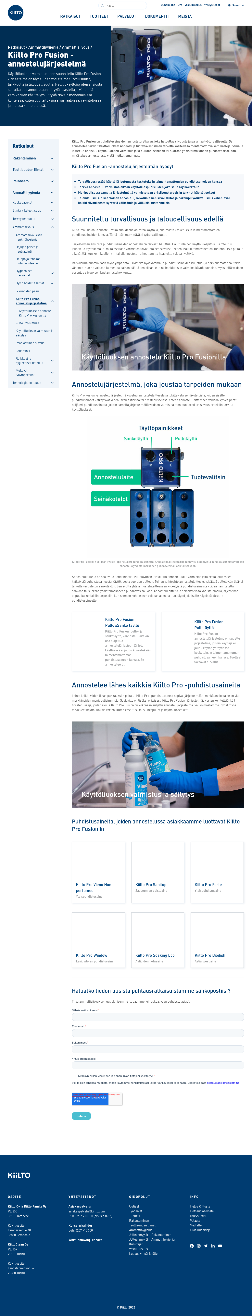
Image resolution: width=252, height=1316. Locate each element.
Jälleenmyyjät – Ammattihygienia (152, 1239)
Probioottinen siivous (30, 343)
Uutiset (134, 1206)
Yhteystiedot (212, 5)
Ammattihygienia (43, 47)
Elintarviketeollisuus (27, 210)
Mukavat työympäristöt (25, 372)
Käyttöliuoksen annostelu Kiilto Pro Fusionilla (36, 312)
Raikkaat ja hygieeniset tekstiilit (29, 360)
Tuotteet (134, 1215)
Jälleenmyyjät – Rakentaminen (150, 1234)
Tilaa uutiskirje (200, 1230)
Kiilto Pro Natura (27, 323)
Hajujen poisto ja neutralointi (27, 248)
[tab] (70, 16)
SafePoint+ (23, 350)
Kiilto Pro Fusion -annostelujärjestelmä (31, 301)
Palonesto (21, 180)
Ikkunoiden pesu (27, 291)
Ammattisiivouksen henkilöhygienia (29, 237)
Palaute (195, 1220)
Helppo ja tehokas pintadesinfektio (28, 261)
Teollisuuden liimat (28, 169)
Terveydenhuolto (24, 218)
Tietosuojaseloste (202, 1211)
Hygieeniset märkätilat (24, 273)
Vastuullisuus (193, 5)
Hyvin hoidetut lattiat (30, 283)
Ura (180, 5)
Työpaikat (135, 1211)
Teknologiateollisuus (27, 382)
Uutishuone (168, 5)
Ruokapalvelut (22, 202)
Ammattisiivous (76, 47)
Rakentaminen (24, 158)
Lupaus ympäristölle (143, 1253)
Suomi (236, 5)
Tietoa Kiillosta (200, 1206)
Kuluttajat (136, 1244)
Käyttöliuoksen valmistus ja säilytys (34, 332)
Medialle (196, 1225)
